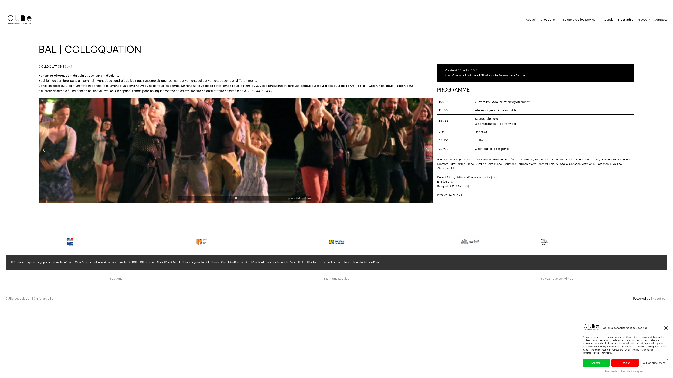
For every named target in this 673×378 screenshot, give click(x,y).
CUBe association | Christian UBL (29, 298)
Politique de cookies (615, 371)
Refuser (625, 362)
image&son (659, 298)
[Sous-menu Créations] (557, 20)
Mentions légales (635, 371)
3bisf (68, 66)
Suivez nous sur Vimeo (557, 278)
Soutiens (116, 278)
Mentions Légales (336, 278)
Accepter (596, 362)
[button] (666, 328)
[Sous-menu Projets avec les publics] (597, 20)
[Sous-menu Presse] (649, 20)
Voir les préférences (654, 362)
